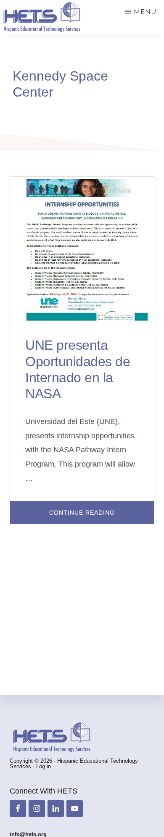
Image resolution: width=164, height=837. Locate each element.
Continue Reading (101, 516)
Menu (145, 12)
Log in (43, 766)
